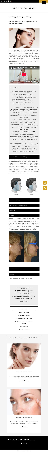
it (11, 1)
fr (8, 1)
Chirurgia (15, 278)
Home (11, 278)
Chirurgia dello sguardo (24, 315)
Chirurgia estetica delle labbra (24, 318)
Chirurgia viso (21, 278)
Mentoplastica (24, 326)
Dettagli (24, 380)
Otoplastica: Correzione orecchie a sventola (24, 322)
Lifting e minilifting (24, 312)
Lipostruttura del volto (24, 309)
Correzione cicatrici (24, 329)
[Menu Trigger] (44, 2)
